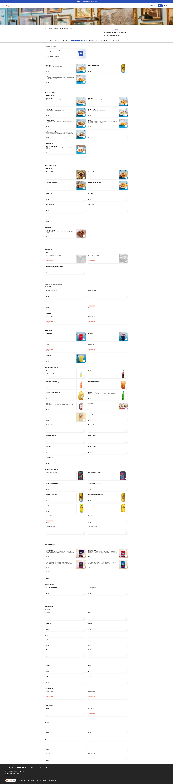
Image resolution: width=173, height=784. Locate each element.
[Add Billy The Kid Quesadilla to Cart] (84, 152)
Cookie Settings (52, 780)
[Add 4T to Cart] (126, 732)
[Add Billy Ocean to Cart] (84, 115)
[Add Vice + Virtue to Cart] (126, 567)
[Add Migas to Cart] (84, 82)
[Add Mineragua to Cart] (84, 376)
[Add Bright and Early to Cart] (126, 115)
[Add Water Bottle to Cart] (126, 430)
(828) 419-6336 (9, 770)
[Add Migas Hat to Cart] (84, 760)
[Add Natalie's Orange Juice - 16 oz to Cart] (84, 398)
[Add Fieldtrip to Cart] (84, 578)
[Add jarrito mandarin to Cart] (126, 441)
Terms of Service (21, 780)
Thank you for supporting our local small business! (86, 1)
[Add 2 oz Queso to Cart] (84, 199)
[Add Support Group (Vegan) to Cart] (84, 137)
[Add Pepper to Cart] (84, 618)
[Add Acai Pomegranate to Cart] (126, 532)
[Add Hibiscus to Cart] (126, 339)
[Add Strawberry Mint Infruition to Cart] (126, 489)
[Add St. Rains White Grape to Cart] (84, 593)
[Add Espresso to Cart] (84, 629)
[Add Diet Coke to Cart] (84, 409)
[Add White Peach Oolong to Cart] (84, 532)
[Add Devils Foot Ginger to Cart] (84, 420)
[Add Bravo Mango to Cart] (126, 522)
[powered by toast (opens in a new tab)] (11, 780)
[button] (55, 40)
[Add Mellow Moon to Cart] (84, 556)
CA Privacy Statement (42, 780)
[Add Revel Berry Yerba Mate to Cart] (126, 511)
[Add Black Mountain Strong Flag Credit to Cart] (84, 272)
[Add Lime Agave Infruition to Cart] (84, 478)
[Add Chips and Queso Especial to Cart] (126, 188)
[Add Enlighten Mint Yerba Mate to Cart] (84, 511)
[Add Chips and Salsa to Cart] (84, 178)
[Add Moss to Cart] (126, 618)
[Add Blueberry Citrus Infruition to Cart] (126, 478)
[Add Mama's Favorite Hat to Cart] (84, 749)
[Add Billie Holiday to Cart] (84, 104)
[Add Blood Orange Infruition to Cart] (84, 489)
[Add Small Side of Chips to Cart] (84, 221)
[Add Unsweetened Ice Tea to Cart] (126, 387)
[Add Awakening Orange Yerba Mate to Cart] (126, 500)
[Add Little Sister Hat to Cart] (126, 760)
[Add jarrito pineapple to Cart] (84, 463)
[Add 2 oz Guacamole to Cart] (84, 210)
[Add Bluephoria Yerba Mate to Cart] (126, 71)
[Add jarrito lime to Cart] (84, 452)
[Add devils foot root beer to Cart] (84, 441)
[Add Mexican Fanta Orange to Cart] (84, 387)
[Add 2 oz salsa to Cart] (126, 199)
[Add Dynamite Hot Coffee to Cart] (84, 296)
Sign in (165, 5)
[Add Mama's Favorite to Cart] (84, 126)
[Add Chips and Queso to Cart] (126, 178)
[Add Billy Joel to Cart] (84, 71)
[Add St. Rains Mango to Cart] (126, 593)
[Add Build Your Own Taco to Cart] (126, 137)
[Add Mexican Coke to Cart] (126, 376)
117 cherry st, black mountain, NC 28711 (15, 771)
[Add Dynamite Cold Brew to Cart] (126, 296)
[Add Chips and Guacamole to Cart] (84, 188)
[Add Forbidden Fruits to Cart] (126, 556)
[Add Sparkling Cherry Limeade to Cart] (126, 420)
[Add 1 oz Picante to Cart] (126, 210)
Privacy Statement (31, 780)
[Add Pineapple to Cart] (84, 361)
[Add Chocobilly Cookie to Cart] (84, 236)
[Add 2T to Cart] (84, 732)
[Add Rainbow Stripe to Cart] (84, 715)
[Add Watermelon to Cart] (84, 339)
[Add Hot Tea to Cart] (84, 307)
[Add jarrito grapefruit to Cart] (126, 452)
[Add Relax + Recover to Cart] (84, 567)
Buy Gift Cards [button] (151, 5)
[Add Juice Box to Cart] (126, 409)
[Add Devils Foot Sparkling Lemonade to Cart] (84, 430)
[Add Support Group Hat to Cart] (126, 749)
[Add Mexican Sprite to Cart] (126, 398)
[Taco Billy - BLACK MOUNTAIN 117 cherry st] (7, 5)
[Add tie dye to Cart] (126, 629)
